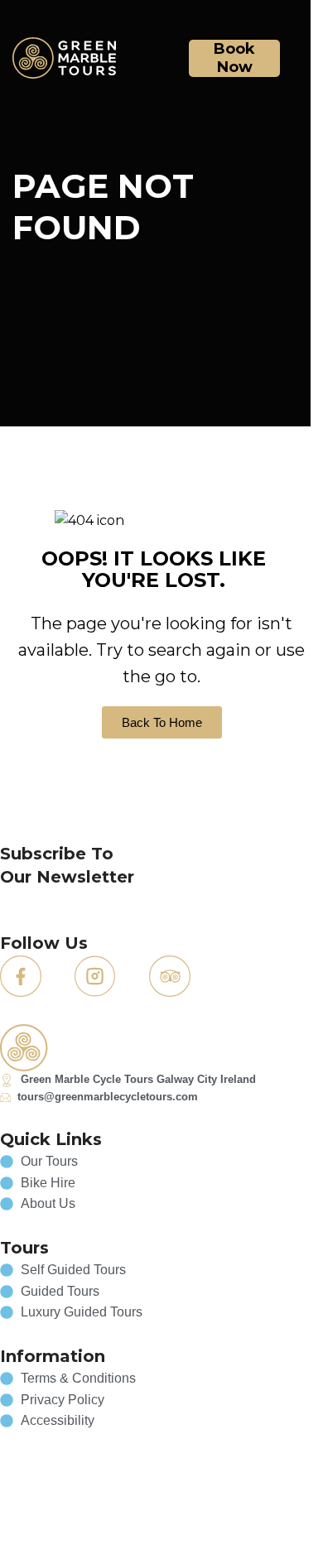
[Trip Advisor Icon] (169, 976)
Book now (234, 58)
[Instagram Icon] (95, 976)
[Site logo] (64, 57)
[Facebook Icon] (20, 976)
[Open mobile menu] (299, 58)
